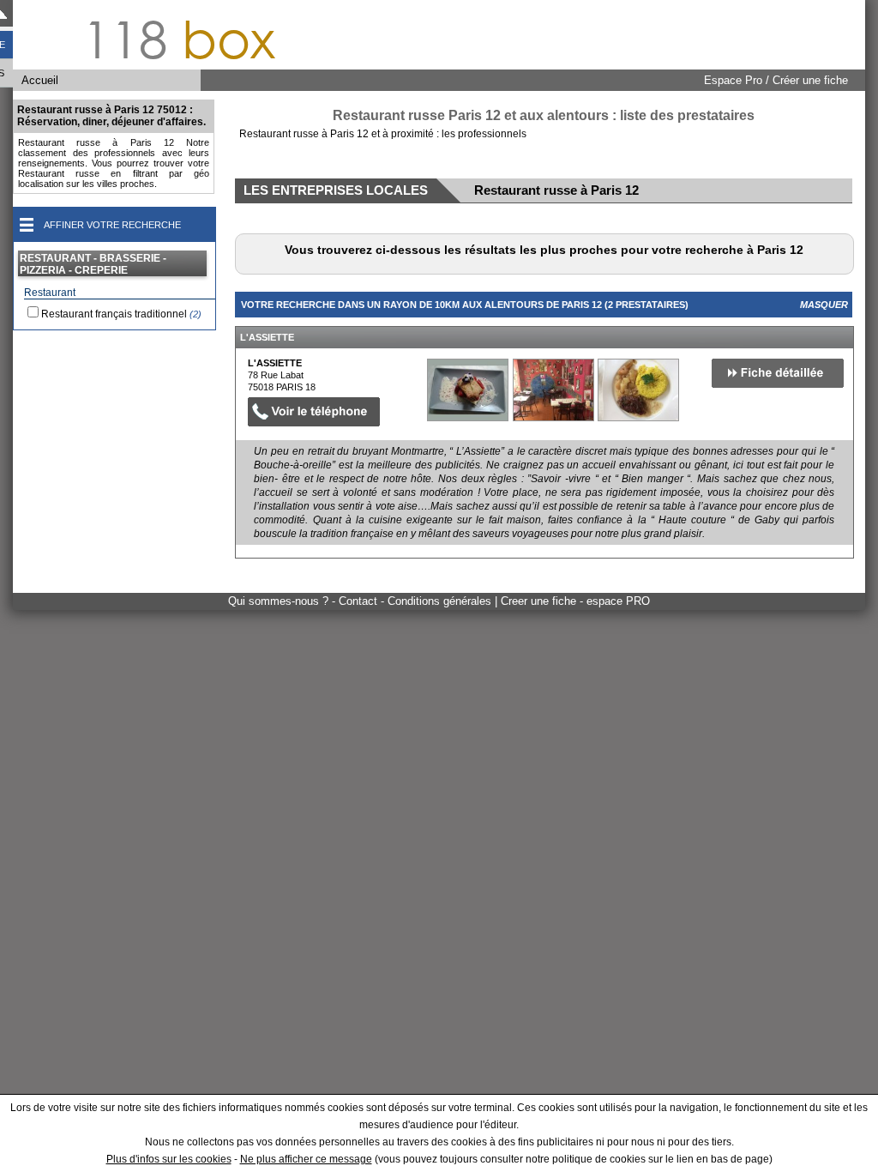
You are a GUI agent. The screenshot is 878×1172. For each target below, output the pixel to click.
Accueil (39, 80)
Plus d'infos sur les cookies (169, 1159)
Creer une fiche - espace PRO (575, 601)
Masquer (824, 304)
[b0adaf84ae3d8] (467, 390)
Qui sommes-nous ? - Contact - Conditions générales (361, 601)
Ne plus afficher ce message (306, 1159)
